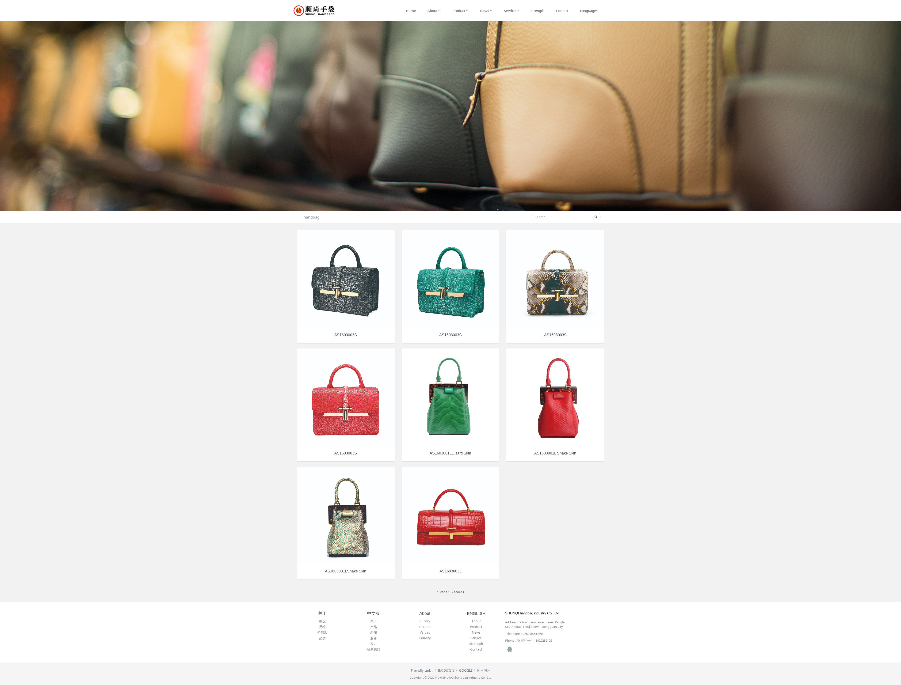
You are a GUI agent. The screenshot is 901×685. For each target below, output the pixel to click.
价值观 (322, 632)
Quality (425, 638)
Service (510, 10)
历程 (322, 626)
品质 (322, 638)
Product (459, 10)
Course (424, 626)
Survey (425, 621)
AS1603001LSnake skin (345, 571)
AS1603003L (450, 571)
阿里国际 (483, 670)
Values (425, 632)
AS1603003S (345, 335)
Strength (537, 10)
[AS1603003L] (451, 515)
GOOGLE (466, 670)
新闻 (373, 632)
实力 (373, 643)
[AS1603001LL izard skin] (451, 397)
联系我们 (373, 649)
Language (588, 10)
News (485, 10)
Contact (562, 10)
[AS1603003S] (346, 279)
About (433, 10)
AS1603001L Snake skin (555, 453)
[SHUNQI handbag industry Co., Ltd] (314, 10)
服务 (373, 638)
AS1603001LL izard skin (450, 453)
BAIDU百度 (446, 670)
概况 (322, 621)
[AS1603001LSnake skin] (346, 515)
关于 (373, 621)
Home (411, 10)
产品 (373, 626)
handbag (312, 217)
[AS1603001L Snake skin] (555, 397)
